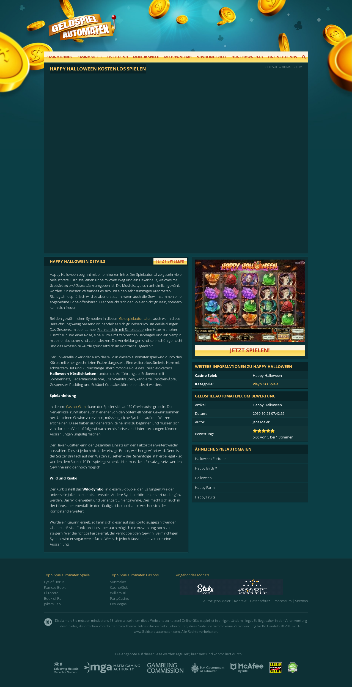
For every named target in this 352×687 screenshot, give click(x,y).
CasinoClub (119, 587)
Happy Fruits (205, 497)
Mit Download (178, 57)
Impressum (283, 600)
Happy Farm (205, 487)
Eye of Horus (54, 581)
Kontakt (240, 600)
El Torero (51, 592)
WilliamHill (118, 592)
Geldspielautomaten (135, 318)
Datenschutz (260, 600)
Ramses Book (54, 587)
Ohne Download (247, 57)
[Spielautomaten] (82, 32)
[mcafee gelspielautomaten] (247, 672)
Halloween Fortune (210, 458)
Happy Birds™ (206, 468)
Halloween (203, 477)
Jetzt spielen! (250, 350)
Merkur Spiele (146, 57)
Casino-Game (76, 406)
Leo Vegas (118, 603)
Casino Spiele (90, 57)
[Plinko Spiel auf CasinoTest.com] (244, 587)
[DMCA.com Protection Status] (292, 672)
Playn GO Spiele (265, 383)
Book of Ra (52, 598)
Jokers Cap (52, 603)
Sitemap (301, 600)
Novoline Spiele (212, 57)
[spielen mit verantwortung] (276, 672)
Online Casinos (282, 57)
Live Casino (117, 57)
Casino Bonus (59, 57)
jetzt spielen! (170, 261)
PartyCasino (119, 598)
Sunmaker (118, 581)
